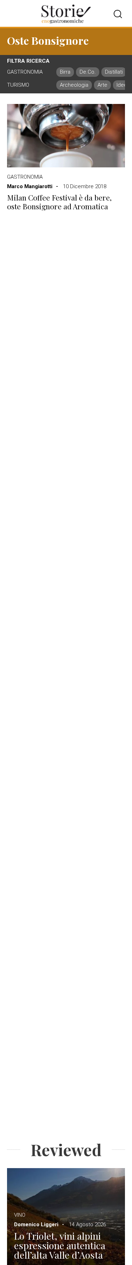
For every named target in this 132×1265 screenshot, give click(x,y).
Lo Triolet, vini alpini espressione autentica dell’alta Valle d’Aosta (59, 1245)
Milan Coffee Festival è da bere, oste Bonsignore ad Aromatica (59, 202)
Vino (19, 1215)
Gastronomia (25, 177)
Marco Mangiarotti (29, 186)
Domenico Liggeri (36, 1224)
